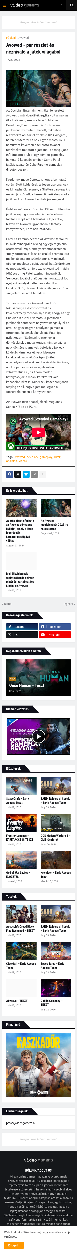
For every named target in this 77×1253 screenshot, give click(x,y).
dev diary (32, 457)
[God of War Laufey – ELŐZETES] (21, 860)
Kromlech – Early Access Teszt (56, 875)
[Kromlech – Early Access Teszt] (56, 860)
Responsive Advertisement (38, 22)
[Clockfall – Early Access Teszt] (21, 951)
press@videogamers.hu (21, 1123)
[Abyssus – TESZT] (21, 988)
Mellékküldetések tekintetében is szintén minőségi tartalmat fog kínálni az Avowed (20, 580)
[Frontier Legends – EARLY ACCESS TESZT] (21, 823)
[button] (4, 5)
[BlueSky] (26, 474)
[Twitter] (17, 474)
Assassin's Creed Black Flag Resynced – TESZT (20, 929)
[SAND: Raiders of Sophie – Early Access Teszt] (56, 786)
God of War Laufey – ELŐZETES (18, 875)
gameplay (46, 457)
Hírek (57, 457)
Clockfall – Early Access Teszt (21, 966)
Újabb (7, 603)
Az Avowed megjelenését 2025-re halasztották (54, 525)
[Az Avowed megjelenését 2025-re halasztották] (56, 508)
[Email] (34, 474)
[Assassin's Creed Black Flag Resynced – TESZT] (21, 914)
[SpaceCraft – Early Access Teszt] (21, 786)
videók (23, 460)
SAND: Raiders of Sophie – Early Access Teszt (55, 801)
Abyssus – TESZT (17, 1001)
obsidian (11, 460)
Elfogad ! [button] (14, 1245)
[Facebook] (9, 474)
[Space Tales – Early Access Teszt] (56, 951)
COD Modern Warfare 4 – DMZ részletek (55, 838)
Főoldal (11, 37)
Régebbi (68, 603)
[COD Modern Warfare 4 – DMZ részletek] (56, 823)
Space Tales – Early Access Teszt (52, 966)
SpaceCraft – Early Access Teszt (17, 801)
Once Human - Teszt (26, 685)
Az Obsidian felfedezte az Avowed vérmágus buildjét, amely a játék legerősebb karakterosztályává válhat (20, 531)
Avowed (23, 37)
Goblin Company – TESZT (52, 1003)
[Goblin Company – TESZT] (56, 988)
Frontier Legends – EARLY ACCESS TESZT (19, 838)
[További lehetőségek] (42, 474)
